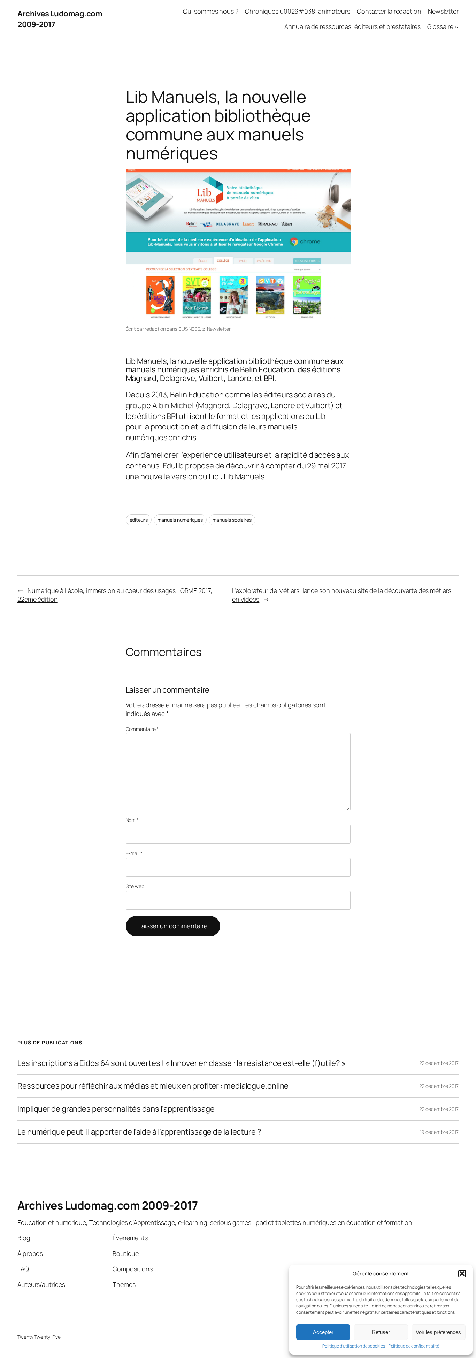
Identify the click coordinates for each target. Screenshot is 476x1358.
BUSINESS (189, 329)
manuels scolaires (232, 520)
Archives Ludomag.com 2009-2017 (107, 1205)
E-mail (134, 853)
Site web (135, 886)
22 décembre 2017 (439, 1063)
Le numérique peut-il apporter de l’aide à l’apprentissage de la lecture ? (139, 1132)
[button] (462, 1273)
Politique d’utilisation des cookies (353, 1346)
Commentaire (142, 729)
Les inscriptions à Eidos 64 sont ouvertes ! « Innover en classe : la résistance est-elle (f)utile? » (181, 1063)
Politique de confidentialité (414, 1346)
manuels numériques (180, 520)
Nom (132, 820)
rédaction (155, 329)
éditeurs (139, 520)
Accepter (323, 1332)
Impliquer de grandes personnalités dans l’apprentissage (116, 1109)
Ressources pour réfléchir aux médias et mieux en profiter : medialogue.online (153, 1086)
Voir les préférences (438, 1332)
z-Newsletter (216, 329)
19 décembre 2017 (439, 1132)
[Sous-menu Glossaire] (457, 27)
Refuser (381, 1332)
